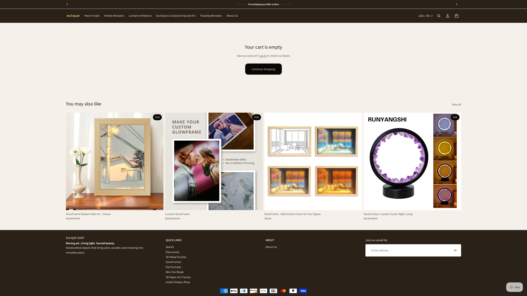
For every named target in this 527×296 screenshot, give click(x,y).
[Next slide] (157, 161)
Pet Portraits (173, 267)
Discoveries (172, 252)
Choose (160, 204)
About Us (271, 247)
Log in (262, 56)
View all (456, 104)
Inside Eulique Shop (178, 282)
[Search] (438, 15)
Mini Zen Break (175, 272)
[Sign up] (455, 250)
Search (170, 247)
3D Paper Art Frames (178, 277)
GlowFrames (173, 262)
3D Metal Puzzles (176, 257)
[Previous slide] (72, 161)
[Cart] (456, 15)
